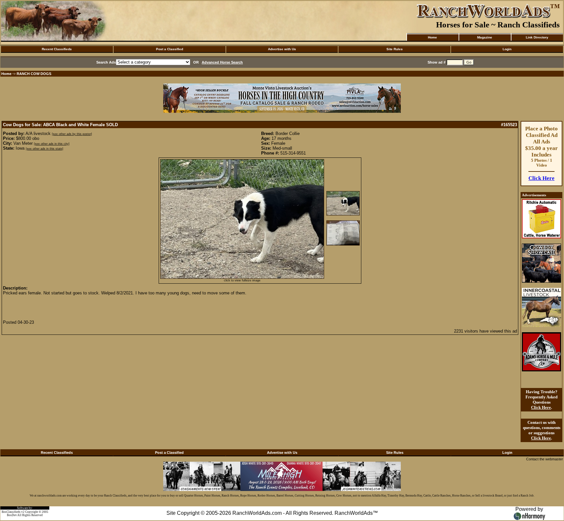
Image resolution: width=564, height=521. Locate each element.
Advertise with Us (282, 49)
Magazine (484, 37)
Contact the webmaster (544, 459)
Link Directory (537, 37)
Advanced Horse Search (222, 62)
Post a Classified (169, 49)
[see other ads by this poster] (72, 134)
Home (432, 37)
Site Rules (394, 49)
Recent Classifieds (57, 49)
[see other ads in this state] (44, 148)
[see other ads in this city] (52, 143)
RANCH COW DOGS (34, 74)
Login (507, 49)
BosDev (12, 515)
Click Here (541, 178)
